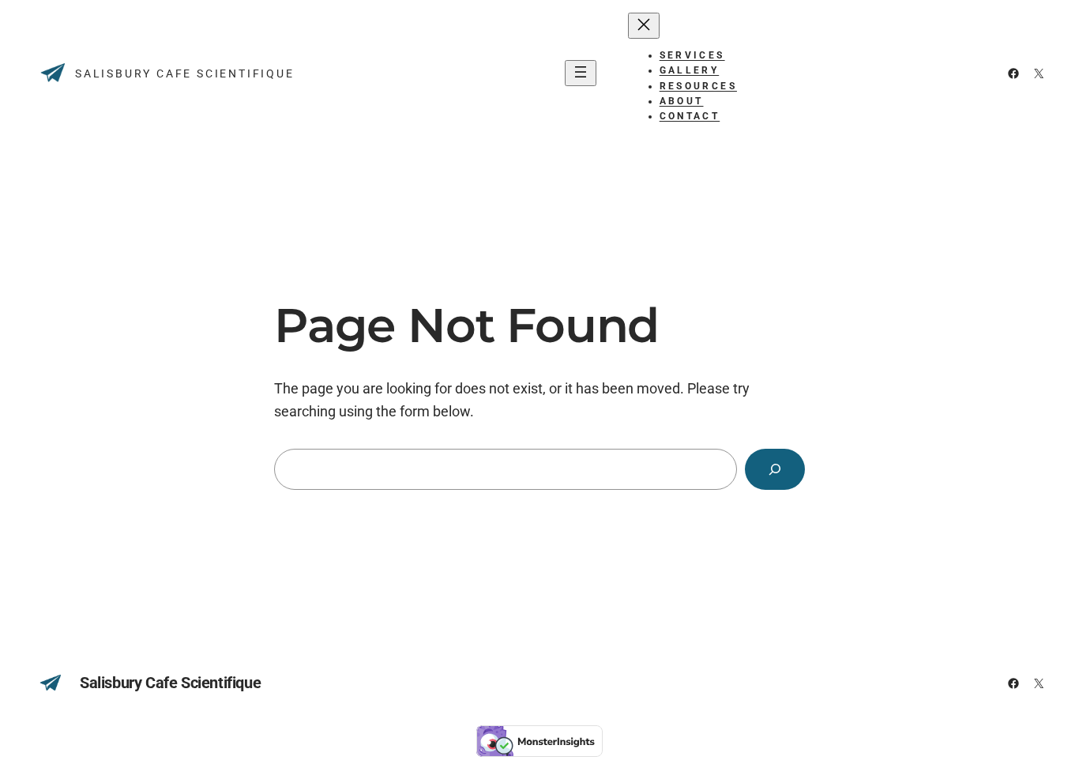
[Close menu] (644, 26)
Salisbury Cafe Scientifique (185, 73)
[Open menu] (580, 73)
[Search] (775, 469)
